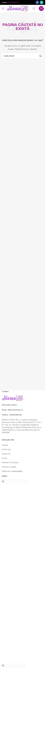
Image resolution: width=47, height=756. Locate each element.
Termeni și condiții (9, 467)
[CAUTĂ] (40, 56)
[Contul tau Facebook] (37, 2)
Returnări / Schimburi (10, 462)
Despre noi (6, 454)
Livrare (4, 458)
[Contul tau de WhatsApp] (41, 2)
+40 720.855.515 (13, 2)
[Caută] (34, 8)
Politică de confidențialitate (12, 471)
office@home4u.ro (15, 410)
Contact (5, 445)
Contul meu (6, 449)
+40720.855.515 (15, 415)
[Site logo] (18, 8)
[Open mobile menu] (3, 8)
